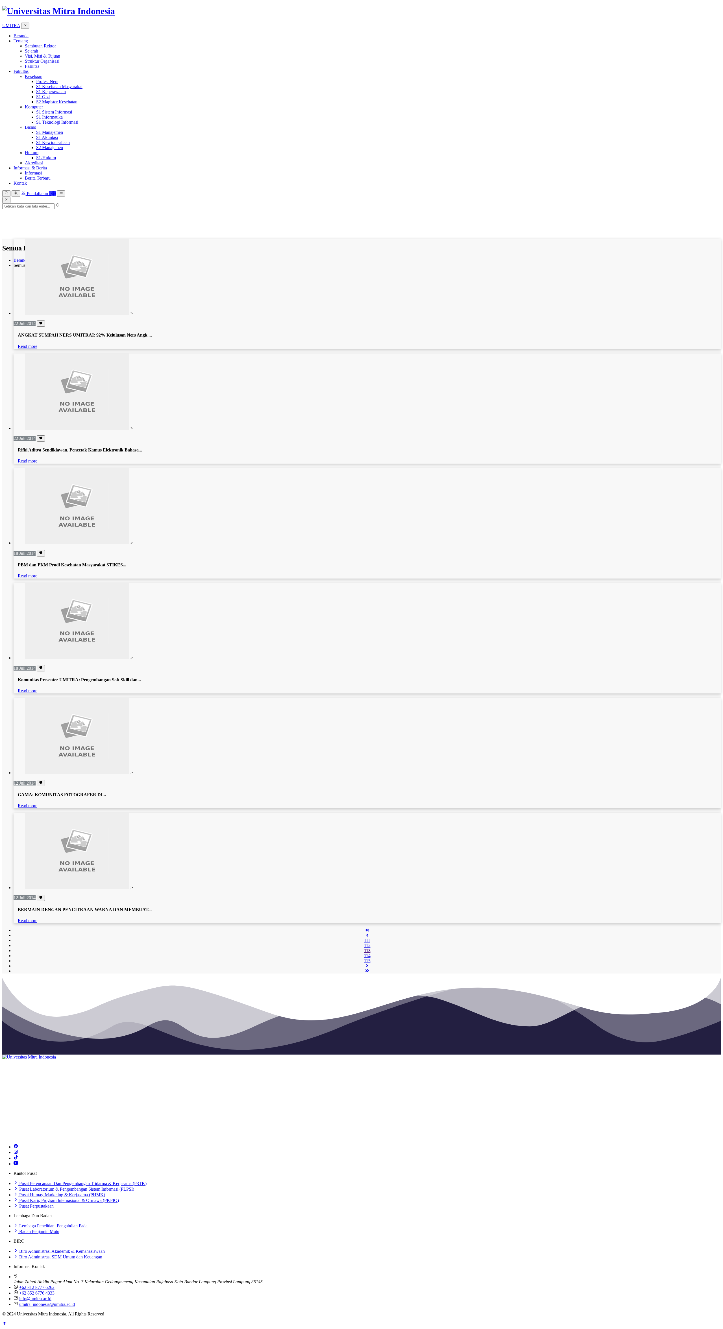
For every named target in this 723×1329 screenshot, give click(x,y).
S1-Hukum (46, 157)
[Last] (367, 970)
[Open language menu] (16, 193)
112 (367, 945)
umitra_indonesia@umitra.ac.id (47, 1304)
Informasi (33, 173)
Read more (27, 346)
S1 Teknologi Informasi (57, 122)
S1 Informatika (49, 117)
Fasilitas (32, 66)
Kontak (20, 183)
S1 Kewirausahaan (53, 142)
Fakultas (21, 71)
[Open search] (6, 193)
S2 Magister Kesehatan (56, 101)
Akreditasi (34, 162)
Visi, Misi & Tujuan (42, 56)
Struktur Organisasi (42, 61)
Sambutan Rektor (40, 45)
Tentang (21, 40)
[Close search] (6, 200)
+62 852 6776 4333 (37, 1293)
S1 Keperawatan (51, 91)
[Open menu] (61, 193)
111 (367, 940)
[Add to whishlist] (41, 323)
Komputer (34, 106)
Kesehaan (33, 76)
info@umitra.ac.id (35, 1298)
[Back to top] (4, 1324)
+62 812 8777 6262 (37, 1287)
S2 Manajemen (49, 147)
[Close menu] (25, 26)
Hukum (31, 152)
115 (367, 960)
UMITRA (11, 25)
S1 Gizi (43, 96)
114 (367, 955)
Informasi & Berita (30, 167)
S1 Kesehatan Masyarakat (59, 86)
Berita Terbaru (38, 178)
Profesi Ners (47, 81)
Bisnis (30, 127)
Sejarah (31, 51)
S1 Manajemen (49, 132)
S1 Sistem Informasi (54, 112)
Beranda (21, 35)
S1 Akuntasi (47, 137)
